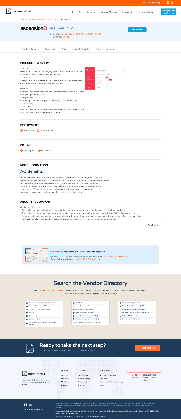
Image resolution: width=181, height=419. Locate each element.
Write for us (65, 382)
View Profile (153, 225)
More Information (34, 165)
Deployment (29, 125)
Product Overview (34, 63)
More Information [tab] (82, 49)
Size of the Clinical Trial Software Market (85, 259)
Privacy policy (28, 410)
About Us (129, 12)
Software (29, 19)
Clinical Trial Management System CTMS (46, 19)
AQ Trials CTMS (63, 28)
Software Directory (108, 12)
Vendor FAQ (104, 379)
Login (144, 3)
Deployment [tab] (50, 49)
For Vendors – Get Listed (108, 375)
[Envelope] (172, 2)
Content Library (85, 12)
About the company (35, 201)
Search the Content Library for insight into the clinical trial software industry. (81, 416)
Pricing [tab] (65, 49)
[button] (88, 78)
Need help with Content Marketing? (111, 382)
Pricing (25, 145)
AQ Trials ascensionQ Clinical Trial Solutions (80, 34)
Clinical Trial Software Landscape (115, 256)
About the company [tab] (105, 49)
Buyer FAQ (81, 385)
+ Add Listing (154, 3)
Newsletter (64, 385)
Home (22, 19)
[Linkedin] (167, 2)
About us (64, 375)
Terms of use (38, 410)
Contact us (65, 379)
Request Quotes (83, 382)
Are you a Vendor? (146, 12)
